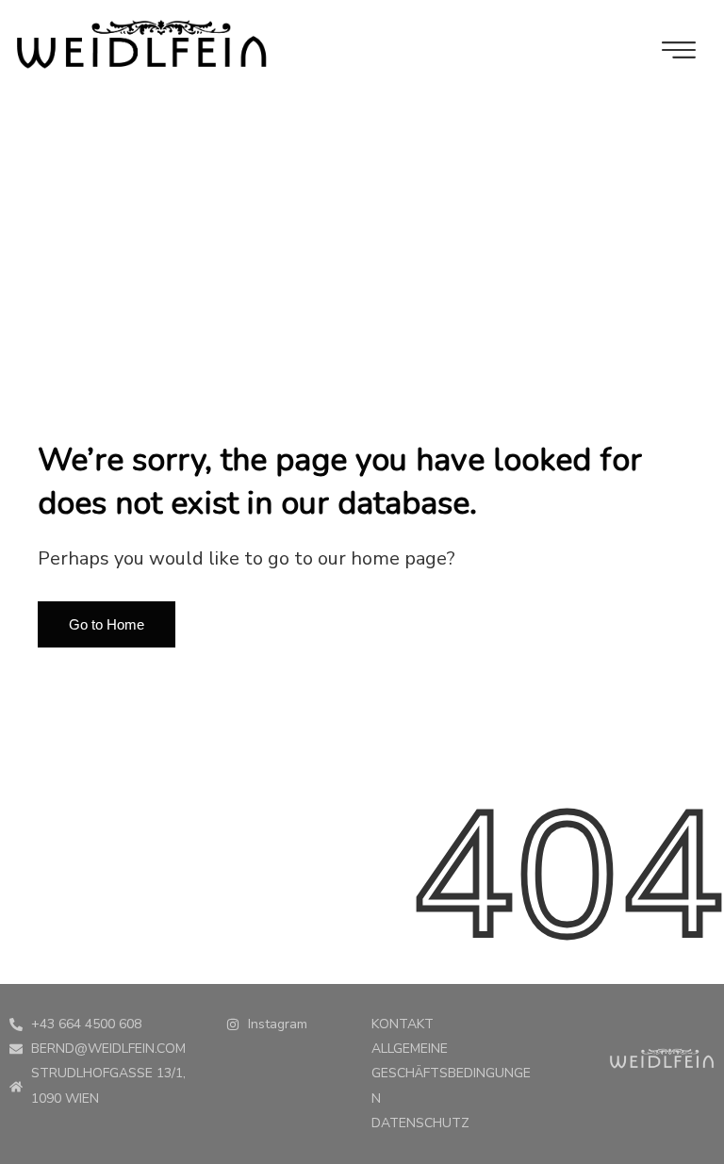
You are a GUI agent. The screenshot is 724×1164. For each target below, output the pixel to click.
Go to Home (106, 624)
